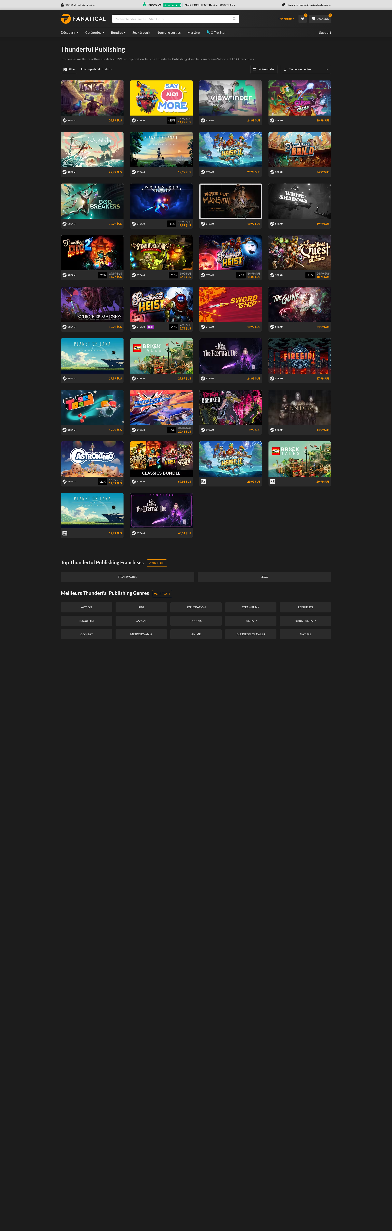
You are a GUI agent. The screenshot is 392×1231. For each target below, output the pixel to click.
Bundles (117, 32)
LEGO (234, 59)
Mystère (193, 32)
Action (111, 59)
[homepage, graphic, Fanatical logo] (83, 19)
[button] (78, 5)
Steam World (217, 59)
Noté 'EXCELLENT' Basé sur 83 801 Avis (210, 5)
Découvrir (68, 32)
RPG (120, 59)
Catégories (93, 32)
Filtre (71, 69)
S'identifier (286, 19)
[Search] (234, 19)
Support (325, 32)
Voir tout (157, 563)
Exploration (135, 59)
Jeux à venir (141, 32)
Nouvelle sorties (169, 32)
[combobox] (192, 19)
